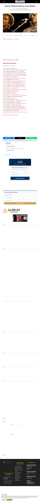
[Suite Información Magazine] (20, 1)
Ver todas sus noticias (9, 150)
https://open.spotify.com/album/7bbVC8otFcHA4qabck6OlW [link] (14, 69)
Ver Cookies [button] (4, 499)
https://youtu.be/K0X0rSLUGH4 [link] (9, 92)
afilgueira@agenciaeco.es (31, 483)
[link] (9, 63)
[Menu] (4, 1)
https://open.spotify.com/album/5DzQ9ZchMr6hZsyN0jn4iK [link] (14, 81)
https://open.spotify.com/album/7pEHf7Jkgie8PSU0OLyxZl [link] (14, 100)
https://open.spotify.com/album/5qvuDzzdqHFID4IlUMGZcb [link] (14, 103)
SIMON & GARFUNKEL (6, 154)
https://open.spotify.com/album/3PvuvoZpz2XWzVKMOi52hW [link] (15, 112)
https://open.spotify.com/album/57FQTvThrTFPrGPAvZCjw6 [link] (14, 95)
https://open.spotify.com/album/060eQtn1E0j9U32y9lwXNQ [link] (14, 75)
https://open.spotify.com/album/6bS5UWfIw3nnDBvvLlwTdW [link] (15, 109)
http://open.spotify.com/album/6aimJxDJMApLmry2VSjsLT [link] (14, 72)
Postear (20, 138)
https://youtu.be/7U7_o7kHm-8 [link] (9, 98)
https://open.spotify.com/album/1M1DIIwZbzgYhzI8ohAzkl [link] (14, 106)
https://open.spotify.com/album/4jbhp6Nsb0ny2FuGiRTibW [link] (14, 86)
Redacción (32, 35)
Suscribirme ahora (20, 178)
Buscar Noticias (20, 203)
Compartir (9, 138)
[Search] (36, 1)
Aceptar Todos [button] (9, 499)
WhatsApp (32, 138)
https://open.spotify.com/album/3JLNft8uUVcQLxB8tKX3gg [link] (14, 83)
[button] (20, 66)
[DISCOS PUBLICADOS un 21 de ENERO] (20, 22)
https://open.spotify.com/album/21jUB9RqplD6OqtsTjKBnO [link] (14, 78)
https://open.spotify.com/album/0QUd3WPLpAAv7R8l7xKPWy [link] (15, 89)
